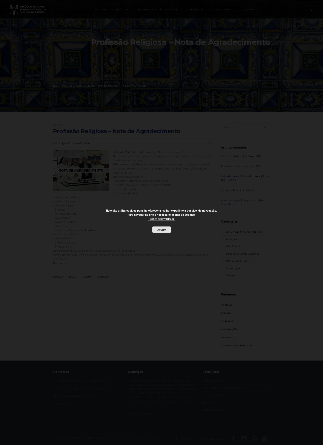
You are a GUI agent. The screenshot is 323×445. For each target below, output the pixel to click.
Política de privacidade (162, 218)
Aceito (161, 229)
